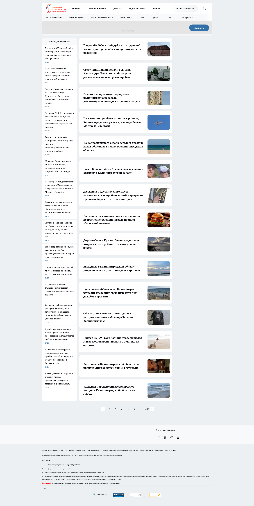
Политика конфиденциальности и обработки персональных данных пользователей (73, 473)
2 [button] (109, 409)
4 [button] (121, 409)
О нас (168, 17)
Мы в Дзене (126, 17)
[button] (152, 409)
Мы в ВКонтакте (54, 17)
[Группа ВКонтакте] (158, 437)
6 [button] (134, 409)
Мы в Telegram (76, 17)
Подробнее (111, 479)
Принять (199, 27)
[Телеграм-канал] (171, 437)
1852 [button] (146, 409)
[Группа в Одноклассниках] (164, 437)
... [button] (140, 409)
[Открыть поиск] (204, 8)
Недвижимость (137, 8)
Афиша (154, 17)
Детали (118, 479)
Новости (76, 8)
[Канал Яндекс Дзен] (178, 437)
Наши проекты (186, 17)
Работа (156, 8)
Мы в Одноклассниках (102, 17)
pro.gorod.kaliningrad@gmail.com (67, 465)
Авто (141, 17)
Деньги (117, 8)
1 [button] (103, 409)
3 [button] (115, 409)
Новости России (97, 8)
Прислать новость (185, 8)
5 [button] (128, 409)
